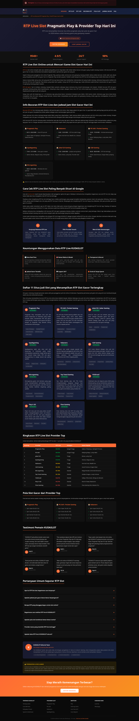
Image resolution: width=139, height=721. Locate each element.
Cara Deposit (74, 712)
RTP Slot (71, 11)
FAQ (115, 11)
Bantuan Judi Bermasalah (82, 718)
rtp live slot (31, 194)
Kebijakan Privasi (27, 709)
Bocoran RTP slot (27, 110)
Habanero (49, 709)
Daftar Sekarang (58, 44)
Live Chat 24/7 (74, 709)
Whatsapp (97, 706)
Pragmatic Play (51, 704)
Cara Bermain (26, 706)
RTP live (25, 70)
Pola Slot (97, 11)
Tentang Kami (26, 704)
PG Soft (49, 706)
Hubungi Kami (75, 706)
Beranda (64, 11)
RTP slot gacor (27, 87)
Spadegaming (50, 712)
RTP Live (78, 11)
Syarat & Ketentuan (28, 712)
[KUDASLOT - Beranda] (25, 11)
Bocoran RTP (87, 11)
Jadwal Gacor (107, 11)
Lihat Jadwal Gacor (79, 44)
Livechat (97, 704)
